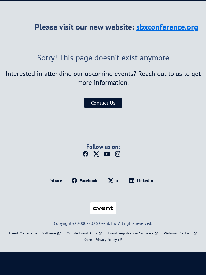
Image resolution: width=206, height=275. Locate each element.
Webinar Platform (178, 233)
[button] (87, 155)
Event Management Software (32, 233)
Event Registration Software (130, 233)
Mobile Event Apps (82, 233)
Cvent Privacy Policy (100, 239)
